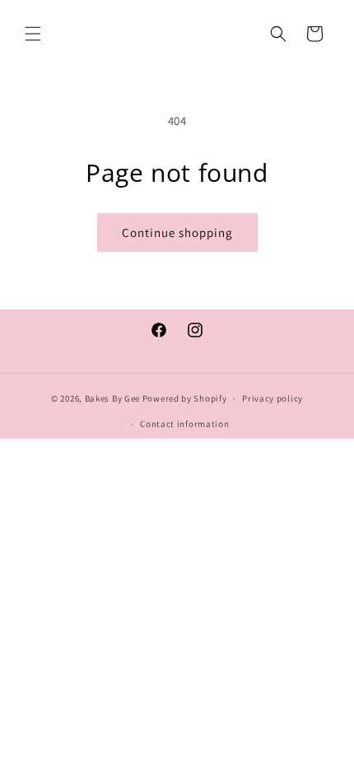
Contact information (184, 424)
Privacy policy (272, 398)
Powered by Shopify (184, 398)
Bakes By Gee (112, 398)
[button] (33, 34)
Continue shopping (177, 232)
